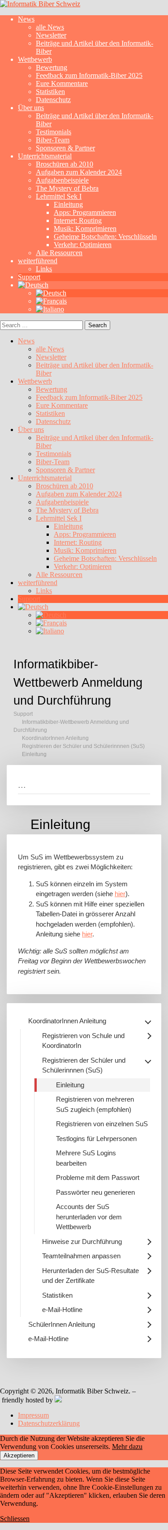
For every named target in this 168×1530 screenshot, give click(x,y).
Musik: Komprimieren (85, 228)
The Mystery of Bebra (67, 188)
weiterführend (37, 261)
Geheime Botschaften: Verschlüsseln (105, 236)
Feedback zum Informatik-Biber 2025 (89, 75)
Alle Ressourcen (59, 252)
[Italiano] (50, 309)
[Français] (51, 301)
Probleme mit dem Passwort (97, 1177)
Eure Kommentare (62, 83)
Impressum (33, 1415)
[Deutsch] (33, 285)
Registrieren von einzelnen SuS (102, 1124)
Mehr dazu (127, 1446)
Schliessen (15, 1518)
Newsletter (51, 35)
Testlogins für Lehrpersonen (96, 1138)
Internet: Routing (78, 220)
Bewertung (51, 67)
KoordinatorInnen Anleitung (55, 738)
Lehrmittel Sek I (59, 196)
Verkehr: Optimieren (83, 244)
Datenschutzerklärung (49, 1423)
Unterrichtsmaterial (45, 156)
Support (29, 277)
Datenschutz (53, 99)
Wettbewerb (35, 59)
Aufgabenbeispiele (62, 180)
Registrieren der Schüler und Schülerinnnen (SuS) (83, 746)
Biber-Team (52, 140)
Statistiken (50, 91)
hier (120, 893)
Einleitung (68, 204)
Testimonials (53, 132)
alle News (50, 27)
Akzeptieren (19, 1455)
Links (44, 269)
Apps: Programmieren (85, 212)
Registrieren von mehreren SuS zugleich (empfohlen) (95, 1104)
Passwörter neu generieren (95, 1192)
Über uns (31, 107)
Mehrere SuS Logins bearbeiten (86, 1158)
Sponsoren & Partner (65, 148)
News (26, 19)
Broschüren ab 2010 (64, 164)
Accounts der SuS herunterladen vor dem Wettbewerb (89, 1217)
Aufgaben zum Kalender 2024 (79, 172)
